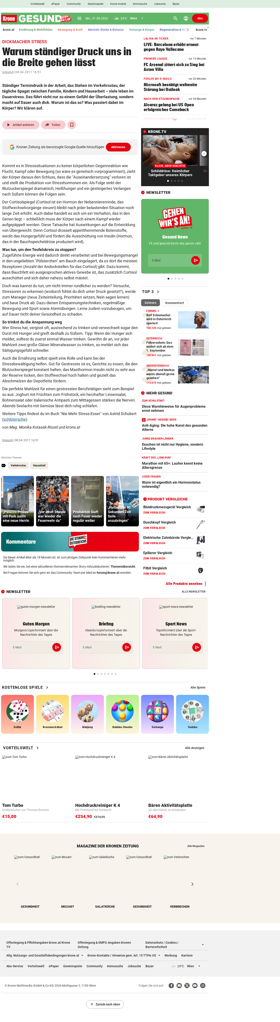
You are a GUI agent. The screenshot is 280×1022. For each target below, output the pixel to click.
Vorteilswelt (37, 3)
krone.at (8, 29)
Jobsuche (160, 3)
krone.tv (201, 29)
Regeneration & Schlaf (175, 29)
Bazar (176, 3)
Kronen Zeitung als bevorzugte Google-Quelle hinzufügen (71, 147)
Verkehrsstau (18, 465)
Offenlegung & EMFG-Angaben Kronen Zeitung (104, 945)
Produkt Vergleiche (168, 499)
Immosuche (140, 3)
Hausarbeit (39, 465)
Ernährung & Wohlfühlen (35, 29)
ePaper (55, 3)
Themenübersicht (122, 566)
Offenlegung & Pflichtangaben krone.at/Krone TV (38, 945)
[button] (188, 29)
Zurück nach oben (105, 1004)
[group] (17, 501)
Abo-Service (14, 966)
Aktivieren (118, 147)
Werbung (170, 955)
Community (74, 3)
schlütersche (15, 419)
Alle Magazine (195, 846)
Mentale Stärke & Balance (106, 29)
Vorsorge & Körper (141, 29)
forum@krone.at (108, 572)
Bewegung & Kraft (70, 29)
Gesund (7, 72)
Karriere (187, 955)
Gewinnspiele (95, 3)
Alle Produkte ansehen (184, 584)
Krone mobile (118, 3)
